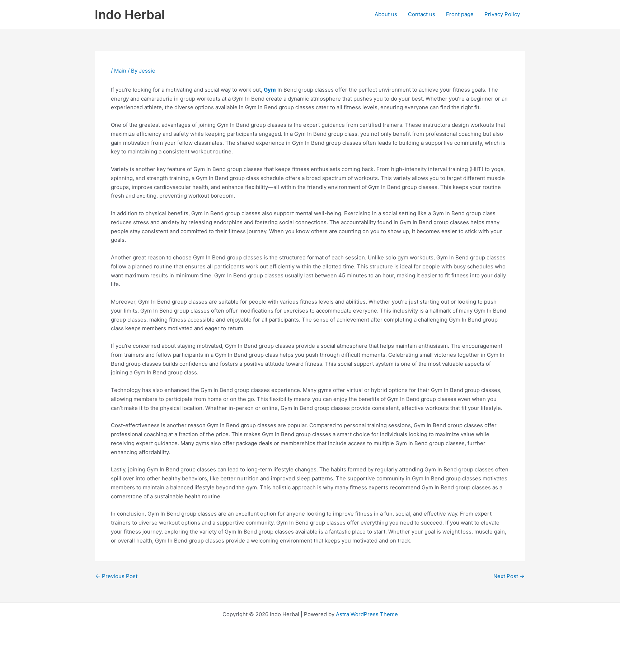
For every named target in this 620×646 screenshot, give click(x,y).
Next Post (509, 576)
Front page (460, 14)
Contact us (421, 14)
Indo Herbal (130, 14)
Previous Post (116, 576)
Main (120, 70)
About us (386, 14)
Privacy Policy (502, 14)
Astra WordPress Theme (367, 614)
